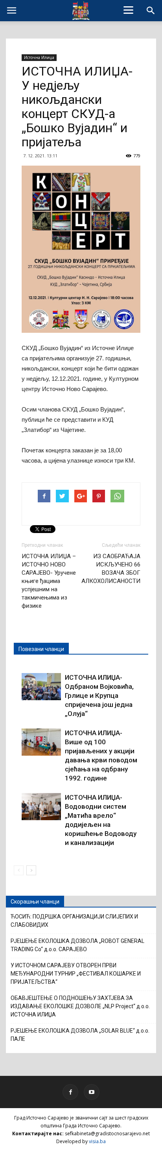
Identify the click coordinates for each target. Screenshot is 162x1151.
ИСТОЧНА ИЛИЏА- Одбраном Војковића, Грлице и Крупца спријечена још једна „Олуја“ (99, 695)
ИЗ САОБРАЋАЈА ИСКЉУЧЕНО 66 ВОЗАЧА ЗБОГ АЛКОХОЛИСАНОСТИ (110, 569)
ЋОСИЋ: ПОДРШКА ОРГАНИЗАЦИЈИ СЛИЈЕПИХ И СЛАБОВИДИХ (74, 920)
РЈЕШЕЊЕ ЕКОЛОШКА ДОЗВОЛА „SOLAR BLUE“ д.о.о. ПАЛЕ (80, 1034)
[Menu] (128, 10)
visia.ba (97, 1141)
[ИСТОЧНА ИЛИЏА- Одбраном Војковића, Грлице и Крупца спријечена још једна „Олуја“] (41, 686)
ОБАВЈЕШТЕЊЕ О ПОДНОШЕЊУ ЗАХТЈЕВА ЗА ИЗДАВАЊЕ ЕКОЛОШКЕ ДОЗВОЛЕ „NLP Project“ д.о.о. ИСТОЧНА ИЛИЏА (80, 1006)
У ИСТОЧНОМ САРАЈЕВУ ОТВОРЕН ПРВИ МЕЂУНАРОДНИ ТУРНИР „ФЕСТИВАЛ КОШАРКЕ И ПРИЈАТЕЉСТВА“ (76, 973)
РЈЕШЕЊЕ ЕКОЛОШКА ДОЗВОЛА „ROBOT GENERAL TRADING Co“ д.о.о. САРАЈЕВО (77, 945)
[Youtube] (91, 1092)
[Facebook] (70, 1092)
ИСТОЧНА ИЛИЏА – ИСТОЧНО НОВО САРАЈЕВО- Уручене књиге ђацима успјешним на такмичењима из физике (49, 581)
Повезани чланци (41, 649)
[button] (151, 10)
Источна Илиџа (39, 57)
